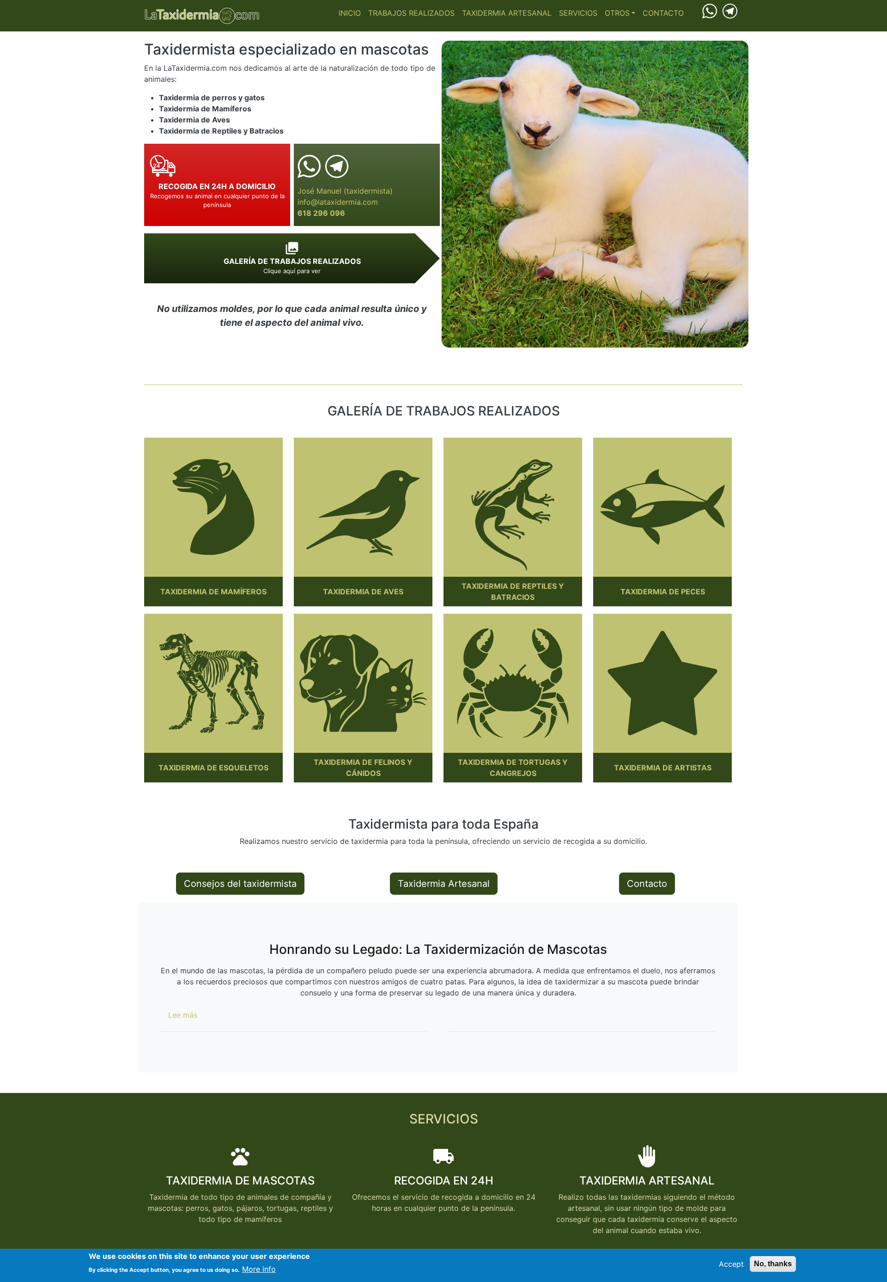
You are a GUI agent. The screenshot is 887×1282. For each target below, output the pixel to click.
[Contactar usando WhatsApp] (709, 10)
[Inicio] (202, 16)
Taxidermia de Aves (363, 591)
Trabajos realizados (411, 13)
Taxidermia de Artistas (662, 767)
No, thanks (773, 1264)
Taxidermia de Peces (662, 591)
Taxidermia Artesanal (507, 13)
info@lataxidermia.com (338, 202)
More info (259, 1269)
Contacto (663, 13)
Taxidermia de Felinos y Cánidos (363, 767)
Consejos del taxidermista (240, 883)
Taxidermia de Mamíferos (213, 591)
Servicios (578, 13)
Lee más (182, 1014)
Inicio (350, 13)
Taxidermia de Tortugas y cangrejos (513, 767)
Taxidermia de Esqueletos (213, 767)
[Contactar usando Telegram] (730, 10)
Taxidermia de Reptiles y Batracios (513, 591)
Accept (731, 1264)
